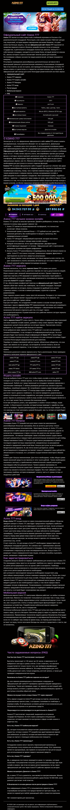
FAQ (8, 93)
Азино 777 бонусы (14, 82)
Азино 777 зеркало (14, 77)
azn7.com (51, 104)
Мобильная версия (14, 91)
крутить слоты (30, 153)
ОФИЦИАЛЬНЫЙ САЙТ (15, 74)
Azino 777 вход (12, 85)
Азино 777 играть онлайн (16, 80)
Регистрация (12, 88)
